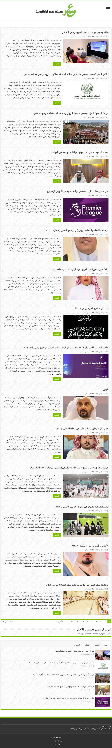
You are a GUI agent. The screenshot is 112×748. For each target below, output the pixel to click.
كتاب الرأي (88, 234)
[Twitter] (55, 741)
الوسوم (77, 645)
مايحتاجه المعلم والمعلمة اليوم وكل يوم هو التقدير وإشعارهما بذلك (77, 230)
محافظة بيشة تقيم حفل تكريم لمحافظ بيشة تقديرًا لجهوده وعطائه (77, 585)
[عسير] (56, 10)
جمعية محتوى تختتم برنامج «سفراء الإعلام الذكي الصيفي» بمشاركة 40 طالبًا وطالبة (68, 467)
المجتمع (89, 156)
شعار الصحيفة (56, 744)
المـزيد (56, 64)
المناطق (89, 511)
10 (83, 622)
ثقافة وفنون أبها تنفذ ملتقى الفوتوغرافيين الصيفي (85, 32)
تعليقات (87, 645)
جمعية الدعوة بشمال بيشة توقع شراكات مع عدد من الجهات (80, 152)
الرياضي (89, 195)
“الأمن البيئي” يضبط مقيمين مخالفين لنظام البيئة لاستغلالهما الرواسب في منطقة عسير (66, 74)
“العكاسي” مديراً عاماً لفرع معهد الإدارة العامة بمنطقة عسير (79, 269)
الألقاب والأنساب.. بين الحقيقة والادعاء (90, 545)
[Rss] (61, 741)
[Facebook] (58, 741)
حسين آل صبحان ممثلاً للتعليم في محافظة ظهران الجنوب (80, 428)
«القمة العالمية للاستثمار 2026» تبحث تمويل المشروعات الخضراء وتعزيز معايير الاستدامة (66, 347)
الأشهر (97, 645)
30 (72, 622)
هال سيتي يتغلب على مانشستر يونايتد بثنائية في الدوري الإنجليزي (77, 191)
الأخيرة (106, 645)
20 (77, 622)
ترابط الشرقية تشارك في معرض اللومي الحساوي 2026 (82, 506)
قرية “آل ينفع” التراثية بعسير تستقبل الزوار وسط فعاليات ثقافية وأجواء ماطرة (70, 113)
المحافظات (88, 589)
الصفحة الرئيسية (87, 36)
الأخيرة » (59, 622)
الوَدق (105, 389)
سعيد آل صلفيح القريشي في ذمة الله (90, 308)
